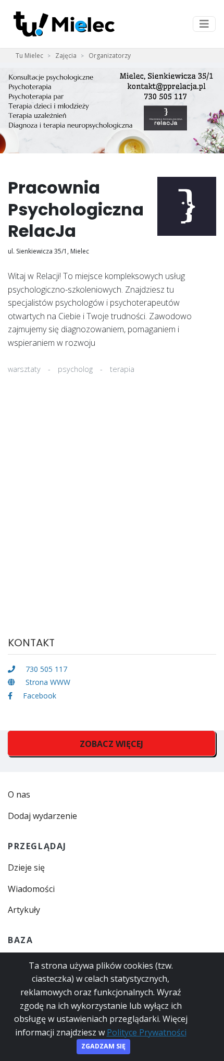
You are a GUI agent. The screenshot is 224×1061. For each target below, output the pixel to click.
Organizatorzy (110, 55)
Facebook (38, 696)
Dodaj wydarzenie (42, 816)
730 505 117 (45, 669)
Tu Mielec (29, 55)
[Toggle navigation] (204, 24)
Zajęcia (66, 55)
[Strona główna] (64, 24)
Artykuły (24, 909)
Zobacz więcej (111, 744)
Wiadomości (31, 889)
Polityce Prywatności (146, 1032)
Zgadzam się (103, 1046)
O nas (19, 794)
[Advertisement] (112, 512)
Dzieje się (26, 867)
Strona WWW (46, 682)
